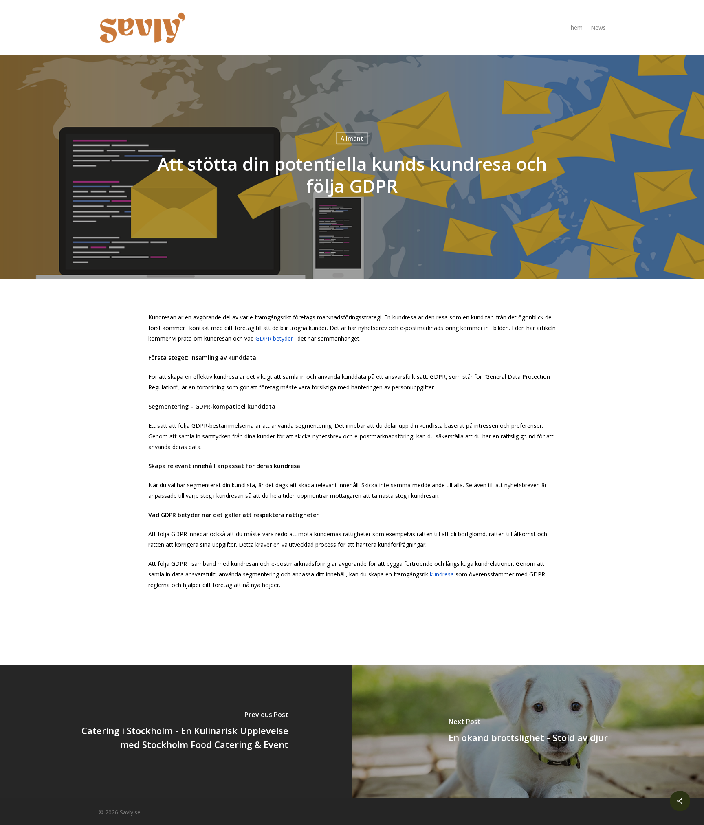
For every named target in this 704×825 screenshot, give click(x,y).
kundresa (442, 574)
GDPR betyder (275, 338)
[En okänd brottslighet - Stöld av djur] (528, 731)
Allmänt (352, 138)
